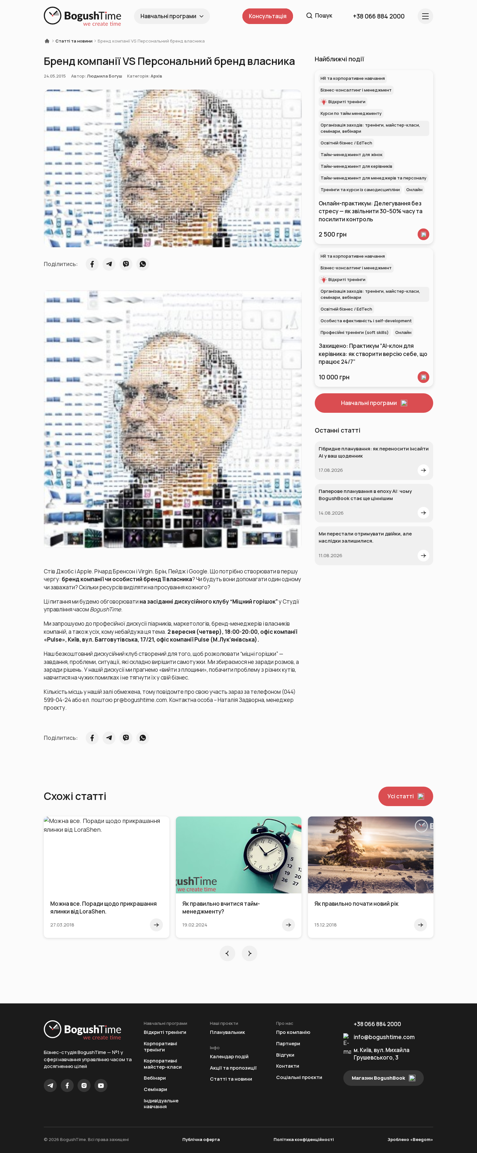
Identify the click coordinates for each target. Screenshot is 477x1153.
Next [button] (249, 953)
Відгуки (285, 1055)
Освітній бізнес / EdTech (346, 143)
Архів (156, 76)
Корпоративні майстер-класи (163, 1064)
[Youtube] (100, 1085)
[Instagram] (84, 1085)
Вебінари (155, 1078)
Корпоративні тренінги (160, 1047)
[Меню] (425, 16)
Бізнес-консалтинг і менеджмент (356, 90)
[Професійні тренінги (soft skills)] (423, 377)
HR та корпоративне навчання (353, 78)
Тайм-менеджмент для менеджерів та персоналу (373, 178)
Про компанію (293, 1032)
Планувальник (227, 1032)
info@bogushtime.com (384, 1037)
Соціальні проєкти (299, 1077)
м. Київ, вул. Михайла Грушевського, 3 (382, 1053)
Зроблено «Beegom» (410, 1139)
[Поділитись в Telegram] (109, 264)
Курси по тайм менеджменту (351, 113)
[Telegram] (50, 1085)
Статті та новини (73, 41)
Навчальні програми (168, 16)
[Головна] (49, 41)
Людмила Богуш (104, 76)
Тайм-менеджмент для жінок (352, 154)
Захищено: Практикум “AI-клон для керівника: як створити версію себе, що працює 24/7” (373, 353)
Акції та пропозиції (233, 1068)
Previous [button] (227, 953)
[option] (107, 877)
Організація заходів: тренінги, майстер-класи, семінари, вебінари (370, 128)
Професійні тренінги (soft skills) (355, 332)
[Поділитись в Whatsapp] (142, 264)
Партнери (288, 1044)
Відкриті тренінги (346, 101)
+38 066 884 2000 (377, 1024)
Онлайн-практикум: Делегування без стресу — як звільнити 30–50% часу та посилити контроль (370, 211)
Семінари (155, 1089)
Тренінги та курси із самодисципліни (360, 189)
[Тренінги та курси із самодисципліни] (423, 234)
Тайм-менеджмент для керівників (356, 166)
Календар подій (229, 1057)
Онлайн (414, 189)
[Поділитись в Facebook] (92, 264)
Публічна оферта (201, 1139)
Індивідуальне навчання (161, 1104)
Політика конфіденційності (304, 1139)
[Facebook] (67, 1085)
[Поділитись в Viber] (125, 264)
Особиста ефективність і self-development (366, 321)
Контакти (287, 1066)
